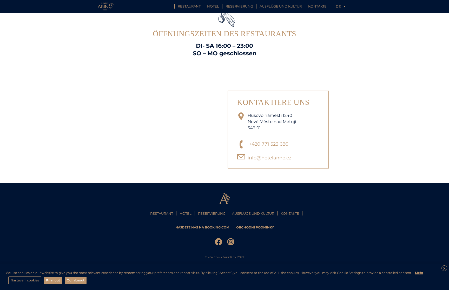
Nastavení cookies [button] (25, 280)
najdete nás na (202, 227)
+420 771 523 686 (268, 144)
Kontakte (317, 6)
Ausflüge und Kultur (281, 6)
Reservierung (239, 6)
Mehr (419, 273)
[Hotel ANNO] (106, 6)
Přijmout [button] (53, 280)
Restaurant (189, 6)
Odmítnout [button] (75, 280)
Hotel (213, 6)
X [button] (444, 268)
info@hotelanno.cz (269, 158)
